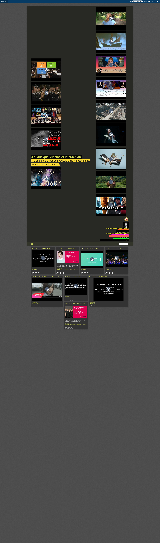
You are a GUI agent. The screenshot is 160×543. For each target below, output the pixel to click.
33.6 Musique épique (124, 237)
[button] (157, 1)
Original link (35, 269)
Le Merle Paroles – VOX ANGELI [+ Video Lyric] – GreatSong (75, 304)
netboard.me (148, 1)
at (36, 270)
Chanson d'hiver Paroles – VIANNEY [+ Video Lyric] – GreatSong (67, 249)
